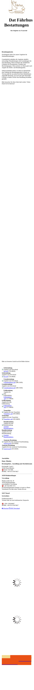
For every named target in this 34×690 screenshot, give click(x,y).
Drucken (6, 508)
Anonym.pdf (7, 443)
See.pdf (6, 371)
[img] (17, 7)
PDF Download (15, 508)
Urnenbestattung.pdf (9, 382)
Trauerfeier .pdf (8, 414)
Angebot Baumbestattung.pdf (9, 427)
